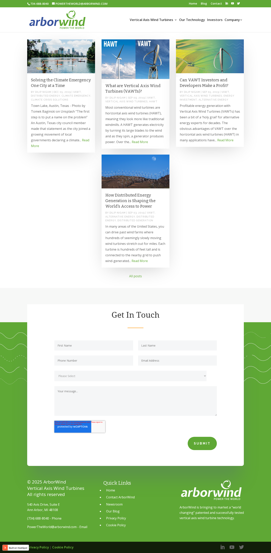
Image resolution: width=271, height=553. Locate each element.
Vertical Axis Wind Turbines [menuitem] (151, 20)
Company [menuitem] (232, 20)
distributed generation (135, 220)
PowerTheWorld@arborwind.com (52, 527)
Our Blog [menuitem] (113, 511)
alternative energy (213, 99)
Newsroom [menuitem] (114, 504)
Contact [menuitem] (216, 3)
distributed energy (45, 95)
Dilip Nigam (43, 92)
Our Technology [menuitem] (192, 20)
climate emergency (76, 95)
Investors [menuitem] (215, 20)
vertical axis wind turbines (126, 101)
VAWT (77, 92)
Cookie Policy (62, 547)
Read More (140, 142)
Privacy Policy (38, 547)
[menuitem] (226, 3)
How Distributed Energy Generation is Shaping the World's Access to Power (130, 201)
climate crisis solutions (49, 99)
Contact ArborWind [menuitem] (120, 497)
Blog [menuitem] (204, 3)
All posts (135, 276)
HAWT (153, 101)
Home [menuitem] (193, 3)
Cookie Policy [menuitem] (116, 525)
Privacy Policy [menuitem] (116, 518)
